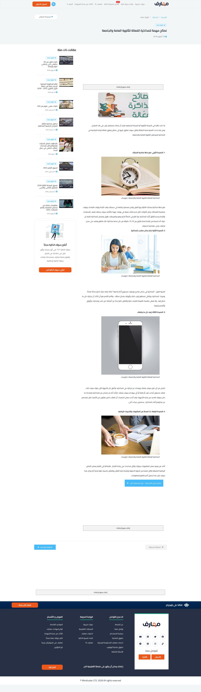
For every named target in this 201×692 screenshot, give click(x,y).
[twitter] (155, 637)
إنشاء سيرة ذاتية (127, 4)
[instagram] (155, 644)
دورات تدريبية (140, 4)
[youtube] (140, 637)
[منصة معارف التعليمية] (162, 4)
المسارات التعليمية (86, 629)
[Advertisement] (123, 67)
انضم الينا (52, 667)
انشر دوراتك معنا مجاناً (54, 638)
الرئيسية (164, 17)
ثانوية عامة (145, 17)
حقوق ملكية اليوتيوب (115, 647)
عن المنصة (119, 624)
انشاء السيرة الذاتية (86, 638)
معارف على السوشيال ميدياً (52, 642)
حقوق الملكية (117, 638)
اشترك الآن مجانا (25, 605)
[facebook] (163, 637)
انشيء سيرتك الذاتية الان (55, 270)
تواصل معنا (118, 629)
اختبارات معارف (87, 633)
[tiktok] (163, 644)
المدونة (155, 17)
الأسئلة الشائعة (117, 651)
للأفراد (144, 657)
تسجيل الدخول (41, 4)
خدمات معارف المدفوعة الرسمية (110, 642)
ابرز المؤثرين (58, 647)
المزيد (70, 4)
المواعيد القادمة (56, 624)
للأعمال (158, 657)
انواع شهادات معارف (55, 629)
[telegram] (140, 644)
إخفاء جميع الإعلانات (123, 86)
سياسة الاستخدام (116, 633)
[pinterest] (148, 644)
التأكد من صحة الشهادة (84, 4)
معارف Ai (98, 4)
